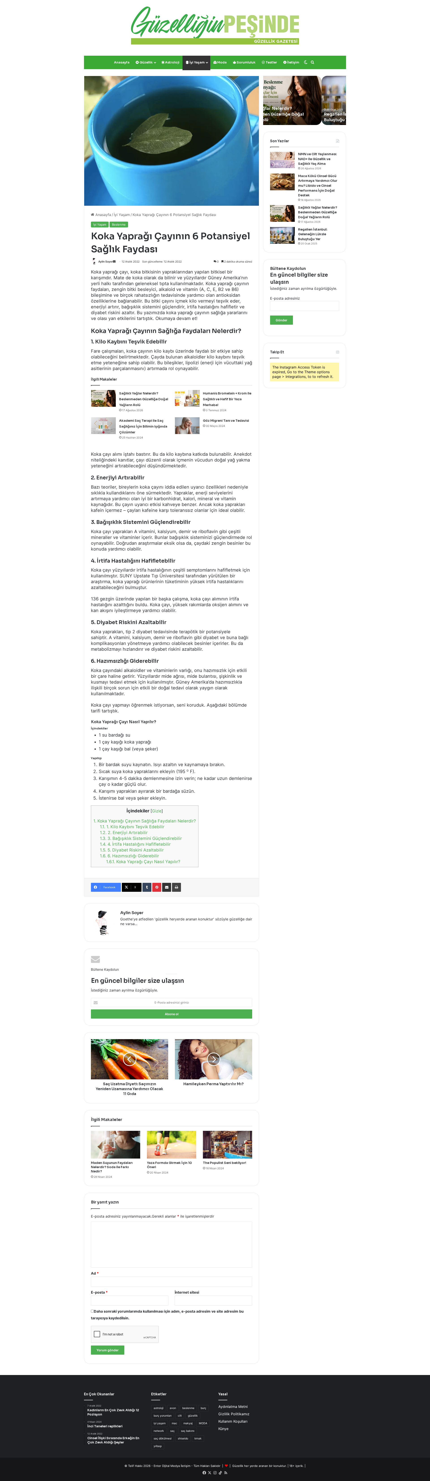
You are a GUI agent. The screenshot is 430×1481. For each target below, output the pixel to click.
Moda (222, 62)
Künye (223, 1428)
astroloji (158, 1408)
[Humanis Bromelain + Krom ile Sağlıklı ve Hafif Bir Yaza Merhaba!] (187, 398)
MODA (203, 1423)
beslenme (188, 1408)
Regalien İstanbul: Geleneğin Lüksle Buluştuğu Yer (312, 234)
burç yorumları (163, 1415)
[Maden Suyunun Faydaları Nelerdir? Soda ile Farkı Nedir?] (115, 1145)
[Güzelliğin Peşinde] (215, 25)
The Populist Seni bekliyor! (224, 1163)
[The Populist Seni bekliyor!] (227, 1145)
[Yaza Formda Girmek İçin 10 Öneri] (171, 1145)
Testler (271, 62)
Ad (95, 1273)
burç (203, 1408)
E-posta (99, 1292)
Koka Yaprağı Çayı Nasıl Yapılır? (143, 861)
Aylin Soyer (105, 261)
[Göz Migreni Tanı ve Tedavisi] (187, 425)
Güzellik (146, 62)
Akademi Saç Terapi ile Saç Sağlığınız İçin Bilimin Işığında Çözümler (143, 426)
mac (174, 1423)
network (159, 1430)
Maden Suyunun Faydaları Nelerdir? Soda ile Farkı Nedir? (112, 1167)
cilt (180, 1415)
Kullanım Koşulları (232, 1421)
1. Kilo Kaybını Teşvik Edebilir (132, 826)
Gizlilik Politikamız (233, 1414)
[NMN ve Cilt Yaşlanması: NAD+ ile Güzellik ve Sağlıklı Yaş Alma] (282, 160)
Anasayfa (121, 62)
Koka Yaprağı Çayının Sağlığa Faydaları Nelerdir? (144, 821)
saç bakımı (187, 1430)
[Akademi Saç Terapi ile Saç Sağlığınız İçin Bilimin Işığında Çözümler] (103, 425)
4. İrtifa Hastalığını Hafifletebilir (135, 844)
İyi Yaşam (197, 62)
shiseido (183, 1438)
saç (172, 1430)
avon (173, 1408)
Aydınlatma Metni (233, 1406)
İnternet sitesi (187, 1292)
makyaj (188, 1423)
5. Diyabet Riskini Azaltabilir (132, 850)
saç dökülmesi (163, 1438)
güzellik (193, 1415)
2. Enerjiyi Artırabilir (124, 832)
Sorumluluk (246, 62)
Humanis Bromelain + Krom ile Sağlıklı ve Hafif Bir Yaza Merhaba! (227, 399)
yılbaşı (158, 1446)
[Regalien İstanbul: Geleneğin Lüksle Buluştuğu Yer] (282, 235)
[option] (304, 100)
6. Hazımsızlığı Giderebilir (129, 855)
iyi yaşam (160, 1423)
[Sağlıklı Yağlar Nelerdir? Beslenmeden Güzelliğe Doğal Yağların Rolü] (103, 398)
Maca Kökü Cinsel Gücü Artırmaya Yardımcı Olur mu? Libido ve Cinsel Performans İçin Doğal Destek (317, 185)
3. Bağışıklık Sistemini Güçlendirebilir (141, 838)
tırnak (198, 1438)
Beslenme (119, 224)
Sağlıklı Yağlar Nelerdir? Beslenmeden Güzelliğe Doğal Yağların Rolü (143, 399)
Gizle (156, 811)
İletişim (292, 62)
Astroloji (171, 62)
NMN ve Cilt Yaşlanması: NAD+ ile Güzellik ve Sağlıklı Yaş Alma (317, 159)
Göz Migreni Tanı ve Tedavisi (226, 421)
